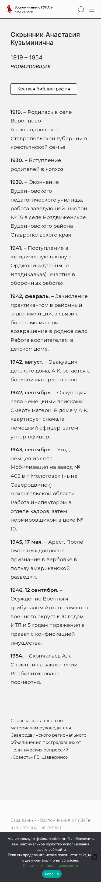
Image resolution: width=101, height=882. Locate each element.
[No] (94, 857)
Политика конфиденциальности (50, 865)
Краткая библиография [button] (43, 89)
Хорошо (52, 874)
